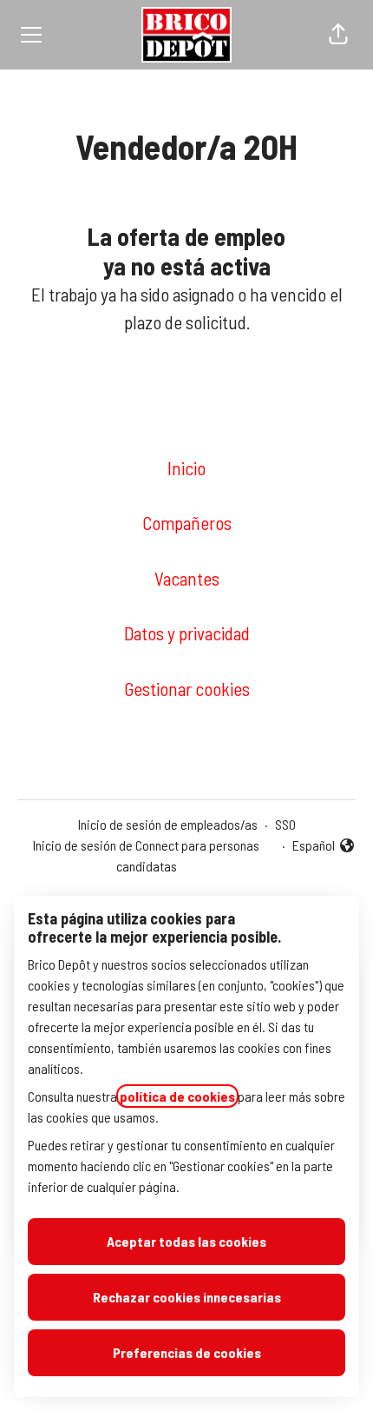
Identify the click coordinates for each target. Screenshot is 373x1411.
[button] (338, 34)
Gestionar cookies (187, 688)
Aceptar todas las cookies (186, 1241)
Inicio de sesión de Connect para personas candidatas (146, 855)
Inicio (186, 468)
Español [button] (324, 846)
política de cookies (177, 1096)
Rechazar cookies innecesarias (187, 1296)
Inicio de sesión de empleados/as (168, 824)
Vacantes (186, 578)
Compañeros (187, 522)
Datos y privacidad (187, 633)
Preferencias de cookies (187, 1352)
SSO (285, 824)
